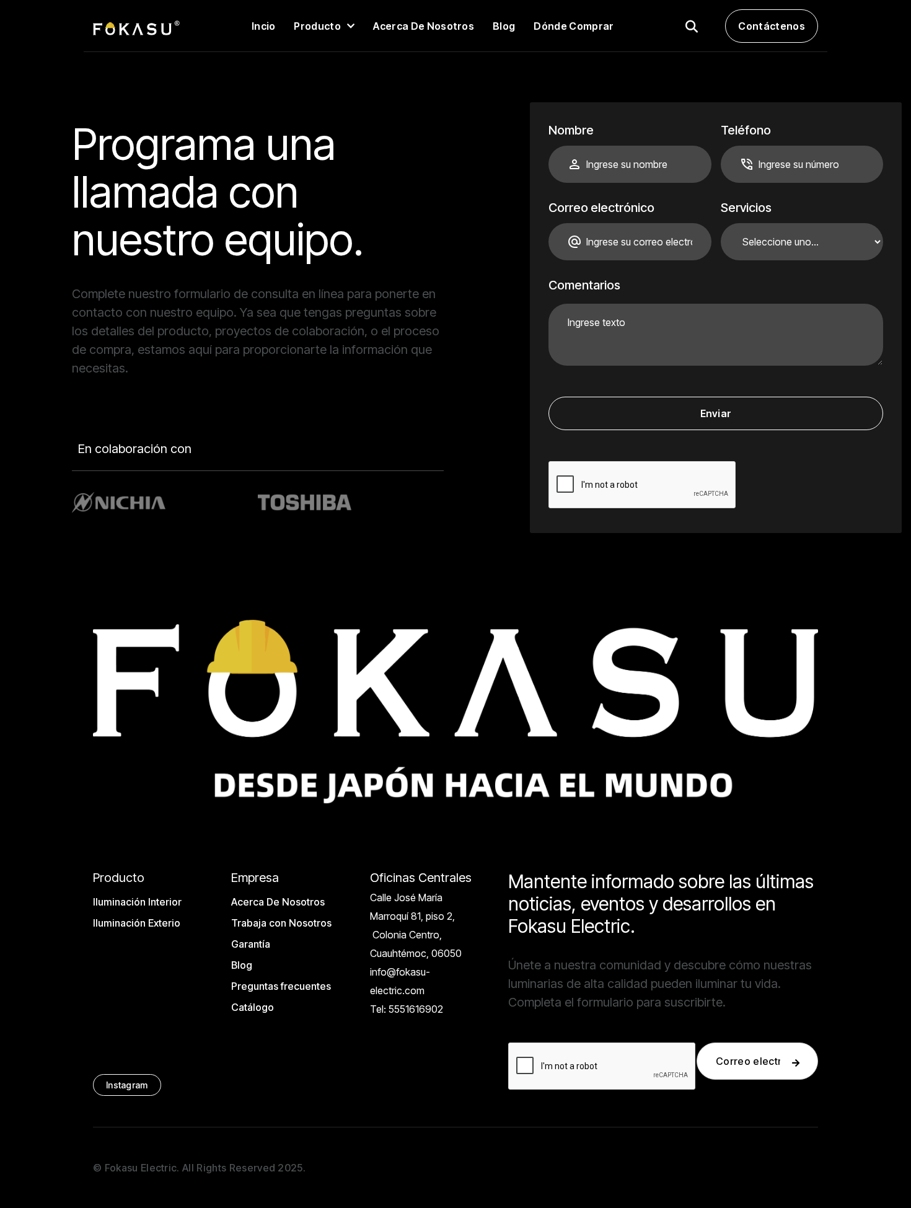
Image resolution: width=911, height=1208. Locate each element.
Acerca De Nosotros (278, 902)
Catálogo (252, 1007)
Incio (264, 26)
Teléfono (746, 130)
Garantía (250, 944)
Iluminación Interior (137, 902)
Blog (504, 26)
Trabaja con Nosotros (281, 923)
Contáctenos (771, 26)
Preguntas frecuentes (281, 986)
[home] (136, 25)
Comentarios (584, 285)
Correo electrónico (601, 207)
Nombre (571, 130)
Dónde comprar (574, 26)
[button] (324, 26)
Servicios (746, 207)
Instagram (127, 1085)
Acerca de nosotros (423, 26)
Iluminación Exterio (136, 923)
